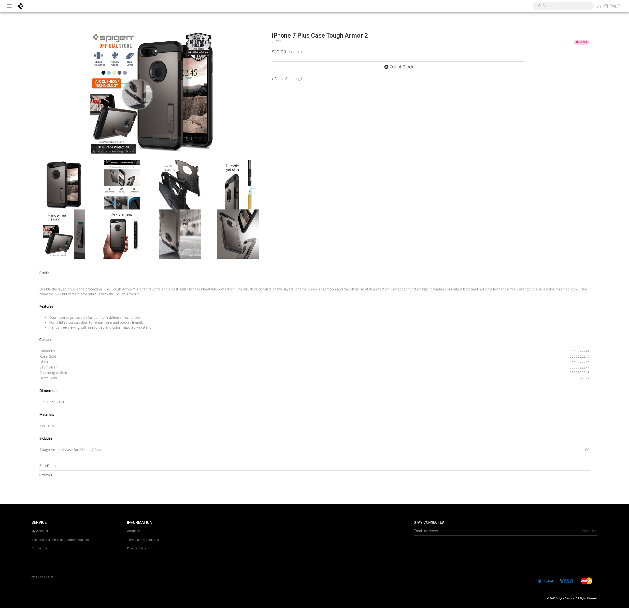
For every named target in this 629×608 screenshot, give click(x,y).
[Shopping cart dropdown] (606, 6)
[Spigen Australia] (20, 6)
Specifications (50, 466)
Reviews (45, 475)
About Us (134, 531)
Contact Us (39, 548)
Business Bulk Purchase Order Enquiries (60, 540)
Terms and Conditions (143, 540)
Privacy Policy (136, 548)
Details (44, 273)
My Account (39, 531)
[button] (289, 79)
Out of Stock (401, 66)
